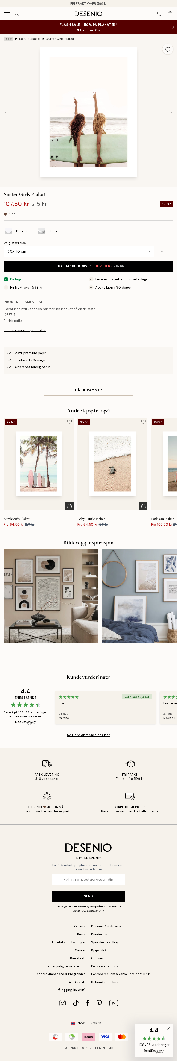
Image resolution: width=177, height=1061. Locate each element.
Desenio (102, 1048)
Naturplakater (30, 39)
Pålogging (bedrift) (71, 990)
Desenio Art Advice (106, 926)
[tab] (29, 185)
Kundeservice (101, 934)
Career (80, 950)
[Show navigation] (7, 13)
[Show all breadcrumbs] (8, 39)
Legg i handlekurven (88, 266)
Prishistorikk (13, 321)
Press (81, 934)
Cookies (97, 958)
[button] (164, 251)
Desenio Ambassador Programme (60, 974)
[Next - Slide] (171, 113)
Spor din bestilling (105, 942)
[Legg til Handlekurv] (69, 506)
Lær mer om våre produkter (25, 330)
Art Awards (77, 982)
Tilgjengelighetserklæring (66, 966)
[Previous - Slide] (5, 113)
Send (88, 896)
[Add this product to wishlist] (167, 49)
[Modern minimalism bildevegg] (51, 596)
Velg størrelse (15, 243)
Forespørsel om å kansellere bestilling (120, 974)
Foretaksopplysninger (69, 942)
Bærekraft (78, 958)
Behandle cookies (105, 982)
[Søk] (17, 13)
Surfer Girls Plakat (60, 39)
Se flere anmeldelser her (88, 735)
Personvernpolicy (85, 906)
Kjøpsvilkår (99, 950)
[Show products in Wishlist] (160, 13)
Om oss (80, 926)
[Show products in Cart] (170, 13)
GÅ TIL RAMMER (88, 390)
